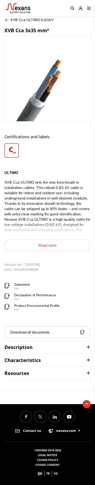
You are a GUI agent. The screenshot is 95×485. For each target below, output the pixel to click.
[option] (15, 150)
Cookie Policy (47, 460)
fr (48, 473)
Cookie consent (47, 465)
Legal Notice (47, 455)
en (40, 473)
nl (56, 473)
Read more (47, 245)
